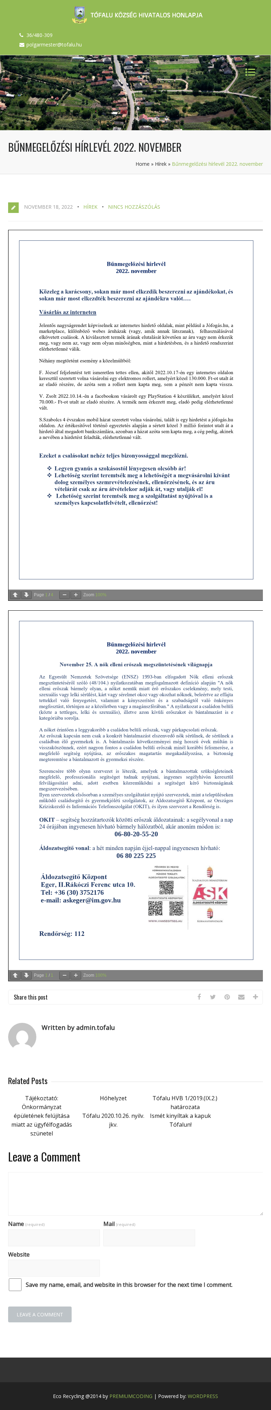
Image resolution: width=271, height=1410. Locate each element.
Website (19, 1254)
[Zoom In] (76, 595)
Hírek (161, 163)
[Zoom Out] (64, 595)
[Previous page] (15, 595)
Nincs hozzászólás (134, 206)
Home (143, 163)
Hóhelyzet (113, 1098)
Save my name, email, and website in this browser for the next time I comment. (129, 1285)
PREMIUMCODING (130, 1396)
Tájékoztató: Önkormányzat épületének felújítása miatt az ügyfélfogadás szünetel (41, 1115)
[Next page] (26, 595)
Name (26, 1224)
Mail (119, 1224)
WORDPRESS (203, 1396)
